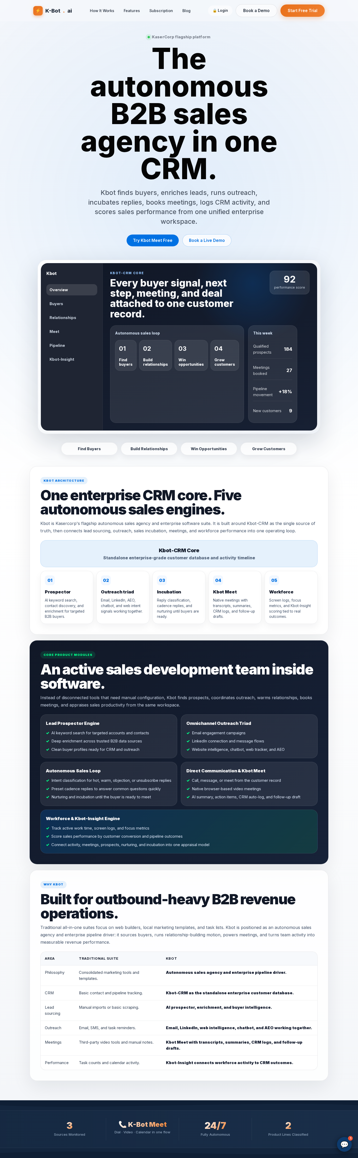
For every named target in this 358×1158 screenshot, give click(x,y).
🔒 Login (220, 10)
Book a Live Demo (207, 240)
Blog (186, 10)
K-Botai (53, 11)
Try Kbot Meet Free (152, 240)
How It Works (102, 10)
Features (132, 10)
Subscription (161, 10)
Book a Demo (256, 10)
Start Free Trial (302, 10)
